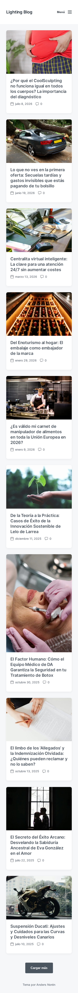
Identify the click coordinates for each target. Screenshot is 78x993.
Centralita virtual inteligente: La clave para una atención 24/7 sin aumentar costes (38, 264)
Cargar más (39, 968)
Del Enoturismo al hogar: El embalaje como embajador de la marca (36, 348)
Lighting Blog (19, 12)
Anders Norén (45, 984)
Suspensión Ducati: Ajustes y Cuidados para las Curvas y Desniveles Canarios (37, 932)
